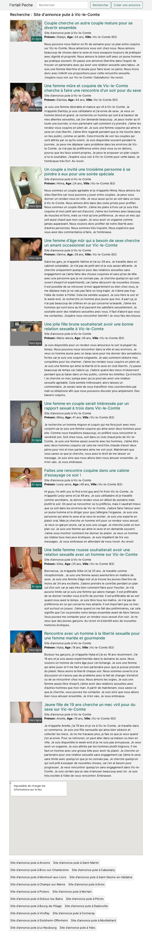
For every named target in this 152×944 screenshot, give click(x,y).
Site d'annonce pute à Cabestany (93, 870)
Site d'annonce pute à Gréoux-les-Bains (36, 899)
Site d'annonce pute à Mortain (72, 891)
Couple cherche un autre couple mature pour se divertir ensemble (88, 25)
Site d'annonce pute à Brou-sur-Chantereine (39, 870)
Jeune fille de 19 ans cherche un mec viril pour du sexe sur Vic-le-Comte (89, 707)
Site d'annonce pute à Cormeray (74, 913)
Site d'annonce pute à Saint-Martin (76, 862)
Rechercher (100, 5)
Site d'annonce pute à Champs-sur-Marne (37, 884)
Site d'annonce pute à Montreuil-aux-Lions (38, 877)
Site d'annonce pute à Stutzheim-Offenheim (39, 920)
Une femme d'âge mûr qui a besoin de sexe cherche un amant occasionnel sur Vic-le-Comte (92, 242)
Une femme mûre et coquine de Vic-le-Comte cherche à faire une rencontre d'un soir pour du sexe (92, 88)
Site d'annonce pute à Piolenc (29, 891)
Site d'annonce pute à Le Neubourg (33, 927)
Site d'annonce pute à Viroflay (29, 913)
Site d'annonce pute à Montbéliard (93, 920)
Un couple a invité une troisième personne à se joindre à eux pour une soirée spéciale (87, 171)
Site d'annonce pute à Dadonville (86, 906)
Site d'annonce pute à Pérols (85, 899)
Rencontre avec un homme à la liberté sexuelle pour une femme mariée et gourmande (92, 635)
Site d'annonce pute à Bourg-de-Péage (36, 906)
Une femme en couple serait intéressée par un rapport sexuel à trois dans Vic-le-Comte (86, 405)
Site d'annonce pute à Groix (86, 884)
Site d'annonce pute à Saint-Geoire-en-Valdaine (101, 877)
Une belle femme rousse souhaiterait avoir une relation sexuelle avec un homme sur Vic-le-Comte (91, 552)
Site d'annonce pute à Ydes (77, 927)
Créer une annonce (127, 5)
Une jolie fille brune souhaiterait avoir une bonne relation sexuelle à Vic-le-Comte (88, 326)
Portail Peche (21, 5)
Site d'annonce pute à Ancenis (30, 862)
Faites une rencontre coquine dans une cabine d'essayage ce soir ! (86, 472)
